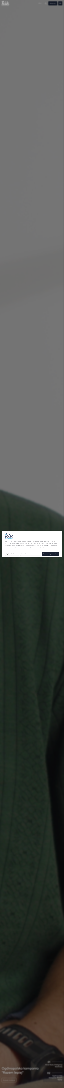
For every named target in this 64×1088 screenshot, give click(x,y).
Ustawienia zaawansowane (30, 554)
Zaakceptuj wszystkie (50, 554)
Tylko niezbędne (12, 554)
